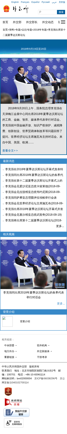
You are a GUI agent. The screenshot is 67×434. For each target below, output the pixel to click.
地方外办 (9, 351)
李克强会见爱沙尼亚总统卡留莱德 (26, 186)
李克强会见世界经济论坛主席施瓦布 (28, 203)
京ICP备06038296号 (45, 378)
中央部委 (9, 345)
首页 (5, 22)
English (15, 2)
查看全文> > (10, 150)
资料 (11, 29)
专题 (18, 29)
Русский (46, 2)
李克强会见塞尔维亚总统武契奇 (25, 214)
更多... (60, 226)
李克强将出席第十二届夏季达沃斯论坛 (29, 220)
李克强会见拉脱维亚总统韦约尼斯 (26, 191)
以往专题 (27, 29)
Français (25, 2)
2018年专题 (40, 29)
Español (35, 2)
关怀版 (62, 2)
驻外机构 (42, 345)
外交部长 (32, 22)
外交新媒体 (43, 351)
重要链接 (9, 357)
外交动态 (48, 22)
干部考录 (42, 357)
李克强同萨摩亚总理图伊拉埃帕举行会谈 (31, 197)
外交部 (17, 22)
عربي (54, 2)
